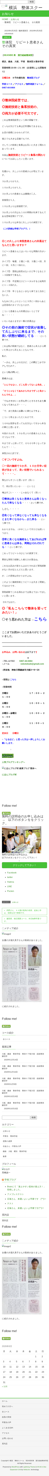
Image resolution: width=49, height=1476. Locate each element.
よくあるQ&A (7, 1428)
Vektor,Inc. (27, 1470)
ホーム (4, 1401)
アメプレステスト (15, 1194)
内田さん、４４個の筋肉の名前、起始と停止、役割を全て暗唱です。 (22, 911)
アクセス (5, 1433)
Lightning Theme (29, 1467)
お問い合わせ (7, 1438)
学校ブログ (10, 1179)
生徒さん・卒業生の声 (12, 1146)
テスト (10, 1203)
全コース (6, 1039)
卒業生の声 (6, 1422)
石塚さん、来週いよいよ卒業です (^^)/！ (27, 1199)
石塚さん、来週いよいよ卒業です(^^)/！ (26, 1208)
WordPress (15, 1467)
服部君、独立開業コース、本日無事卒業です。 (22, 920)
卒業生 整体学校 (10, 1136)
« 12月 (4, 1386)
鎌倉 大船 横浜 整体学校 (15, 1151)
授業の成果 (7, 1141)
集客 (5, 1156)
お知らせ (7, 37)
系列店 (4, 1444)
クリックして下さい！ (24, 865)
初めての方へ (7, 1406)
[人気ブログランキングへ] (7, 756)
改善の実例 (6, 1417)
